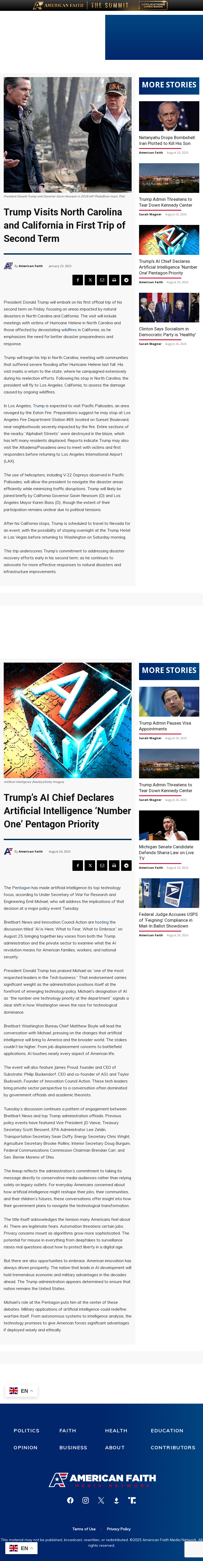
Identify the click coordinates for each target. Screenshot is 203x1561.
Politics (26, 1430)
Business (73, 1447)
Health (116, 1430)
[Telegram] (126, 280)
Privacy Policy (119, 1529)
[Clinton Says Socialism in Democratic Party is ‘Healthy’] (169, 308)
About (115, 1447)
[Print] (114, 280)
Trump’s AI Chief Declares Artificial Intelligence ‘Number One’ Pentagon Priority (168, 267)
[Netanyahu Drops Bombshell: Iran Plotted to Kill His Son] (169, 116)
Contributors (173, 1447)
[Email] (102, 280)
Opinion (26, 1447)
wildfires (69, 329)
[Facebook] (77, 280)
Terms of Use (84, 1529)
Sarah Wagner (150, 214)
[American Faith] (9, 265)
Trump (39, 405)
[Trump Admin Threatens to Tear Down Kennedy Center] (169, 178)
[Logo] (101, 1480)
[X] (90, 280)
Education (167, 1430)
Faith (67, 1430)
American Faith (31, 266)
